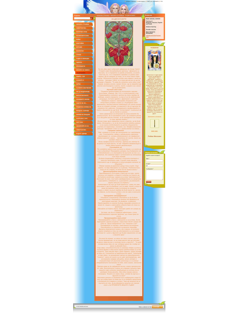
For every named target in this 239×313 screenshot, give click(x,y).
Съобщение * (149, 169)
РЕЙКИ (78, 39)
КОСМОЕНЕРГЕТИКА (82, 35)
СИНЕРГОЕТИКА (81, 28)
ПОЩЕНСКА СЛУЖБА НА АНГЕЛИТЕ (83, 107)
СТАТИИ (78, 54)
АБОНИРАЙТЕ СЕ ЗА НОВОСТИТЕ (82, 126)
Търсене (77, 15)
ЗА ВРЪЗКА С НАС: (82, 118)
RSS (162, 1)
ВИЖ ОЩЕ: (154, 131)
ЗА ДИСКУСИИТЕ (81, 73)
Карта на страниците (153, 1)
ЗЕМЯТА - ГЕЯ (80, 76)
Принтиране (141, 1)
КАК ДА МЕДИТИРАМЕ (83, 91)
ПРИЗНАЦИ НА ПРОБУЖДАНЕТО (81, 67)
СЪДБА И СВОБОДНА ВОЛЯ (82, 59)
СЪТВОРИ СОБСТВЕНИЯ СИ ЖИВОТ (83, 88)
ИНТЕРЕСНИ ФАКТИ (82, 95)
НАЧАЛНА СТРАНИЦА (103, 15)
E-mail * (148, 163)
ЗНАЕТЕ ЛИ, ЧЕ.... (81, 103)
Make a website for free (145, 307)
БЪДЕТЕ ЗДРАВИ (81, 133)
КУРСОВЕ (79, 47)
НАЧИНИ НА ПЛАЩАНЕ (83, 114)
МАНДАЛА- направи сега (82, 111)
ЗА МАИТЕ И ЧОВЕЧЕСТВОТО (81, 81)
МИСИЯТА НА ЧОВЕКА (117, 15)
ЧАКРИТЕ (79, 62)
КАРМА (78, 84)
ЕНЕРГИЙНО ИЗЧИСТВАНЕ (80, 44)
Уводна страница (131, 1)
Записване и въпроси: (154, 116)
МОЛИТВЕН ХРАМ (81, 32)
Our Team (79, 122)
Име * (147, 158)
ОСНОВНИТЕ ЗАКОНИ (82, 99)
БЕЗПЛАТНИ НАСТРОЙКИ (80, 51)
